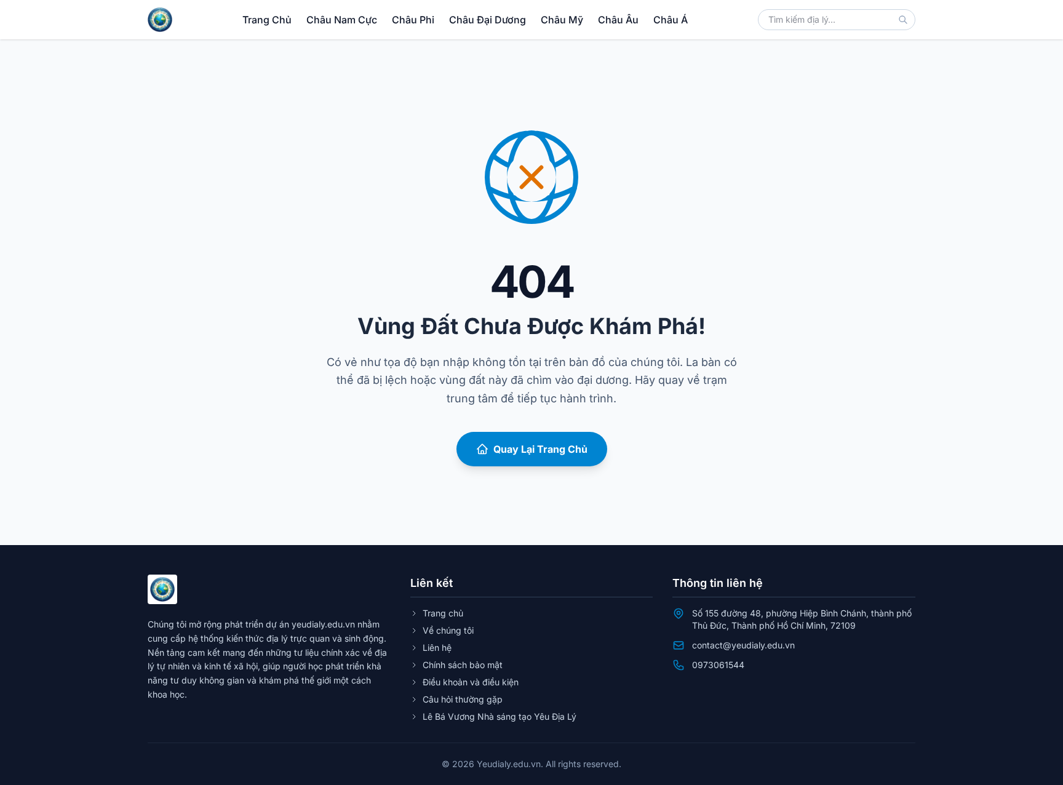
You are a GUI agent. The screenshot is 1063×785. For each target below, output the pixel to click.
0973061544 (718, 664)
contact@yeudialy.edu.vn (743, 645)
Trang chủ (443, 613)
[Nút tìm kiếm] (903, 20)
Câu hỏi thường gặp (463, 699)
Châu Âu (618, 20)
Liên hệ (437, 647)
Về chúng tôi (448, 630)
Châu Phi (413, 20)
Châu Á (670, 20)
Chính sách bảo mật (463, 664)
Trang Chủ (267, 20)
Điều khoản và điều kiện (471, 682)
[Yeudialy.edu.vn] (160, 19)
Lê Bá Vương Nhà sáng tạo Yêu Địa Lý (499, 716)
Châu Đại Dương (487, 20)
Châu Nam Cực (341, 20)
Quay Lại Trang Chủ (540, 449)
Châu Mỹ (562, 20)
